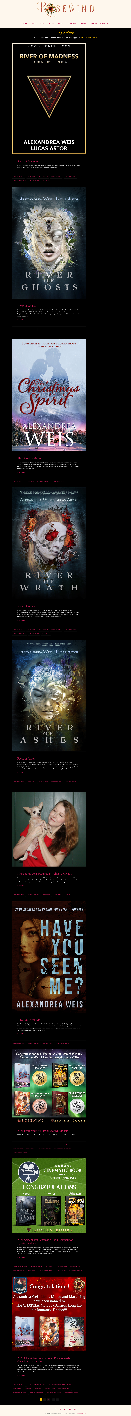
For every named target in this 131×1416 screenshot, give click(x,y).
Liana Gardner (18, 1148)
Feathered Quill (50, 1144)
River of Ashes (43, 176)
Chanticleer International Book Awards (61, 1384)
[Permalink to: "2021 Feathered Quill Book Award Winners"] (49, 1086)
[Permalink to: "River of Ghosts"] (49, 243)
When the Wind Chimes (71, 1393)
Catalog (55, 1407)
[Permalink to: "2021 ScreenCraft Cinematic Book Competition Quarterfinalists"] (49, 1195)
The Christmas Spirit (29, 458)
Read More (21, 320)
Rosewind (31, 481)
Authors (61, 1407)
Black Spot (69, 1407)
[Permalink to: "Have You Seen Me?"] (49, 957)
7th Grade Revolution (20, 1144)
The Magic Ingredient (20, 1152)
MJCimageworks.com (80, 1413)
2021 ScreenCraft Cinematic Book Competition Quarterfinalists (45, 1241)
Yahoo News (57, 895)
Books (49, 1407)
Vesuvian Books (47, 1043)
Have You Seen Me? (33, 895)
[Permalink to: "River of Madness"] (49, 98)
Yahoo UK (67, 895)
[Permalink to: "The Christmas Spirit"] (49, 395)
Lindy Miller (30, 1148)
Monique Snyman (75, 1266)
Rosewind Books (50, 1388)
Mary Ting (28, 1388)
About (44, 1407)
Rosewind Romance (43, 481)
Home (39, 1407)
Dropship (77, 1407)
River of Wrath (34, 180)
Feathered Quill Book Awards (68, 1144)
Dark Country (49, 1266)
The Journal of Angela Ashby (63, 1148)
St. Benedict (46, 180)
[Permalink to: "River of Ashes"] (49, 695)
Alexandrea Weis (18, 176)
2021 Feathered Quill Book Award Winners (42, 1130)
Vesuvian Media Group (63, 1043)
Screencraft (32, 1270)
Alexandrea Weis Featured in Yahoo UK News (44, 873)
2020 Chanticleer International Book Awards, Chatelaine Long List (43, 1359)
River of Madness (27, 161)
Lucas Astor (31, 176)
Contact (90, 1407)
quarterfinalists (18, 1270)
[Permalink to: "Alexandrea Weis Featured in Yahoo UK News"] (49, 829)
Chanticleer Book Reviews (36, 1384)
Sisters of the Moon (46, 1270)
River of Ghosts (56, 176)
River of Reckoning (19, 180)
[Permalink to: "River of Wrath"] (49, 543)
